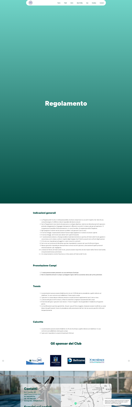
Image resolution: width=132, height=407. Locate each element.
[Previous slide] (3, 361)
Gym (87, 3)
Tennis (58, 3)
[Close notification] (129, 400)
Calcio (71, 3)
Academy (94, 3)
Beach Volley (80, 3)
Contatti (102, 3)
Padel (65, 3)
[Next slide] (129, 361)
